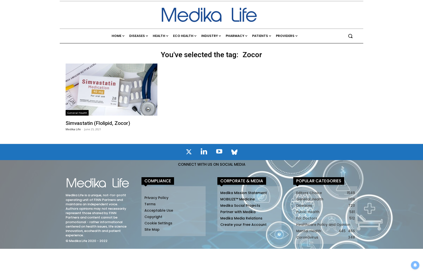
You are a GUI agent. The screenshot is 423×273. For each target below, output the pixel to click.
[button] (350, 36)
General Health (77, 113)
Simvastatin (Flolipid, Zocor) (98, 123)
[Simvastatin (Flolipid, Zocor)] (111, 90)
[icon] (189, 153)
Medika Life (73, 129)
